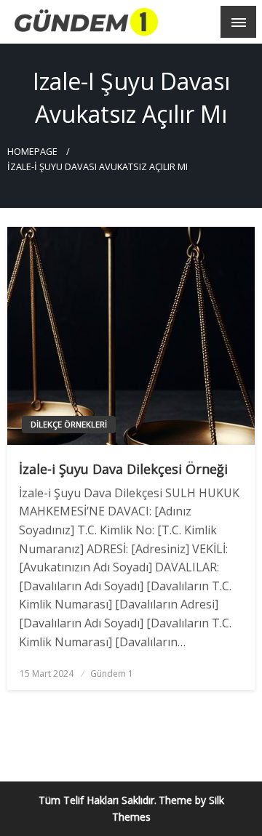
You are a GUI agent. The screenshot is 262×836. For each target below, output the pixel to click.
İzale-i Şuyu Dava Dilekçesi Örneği (123, 469)
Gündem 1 (111, 673)
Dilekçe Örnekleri (69, 424)
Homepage (32, 151)
